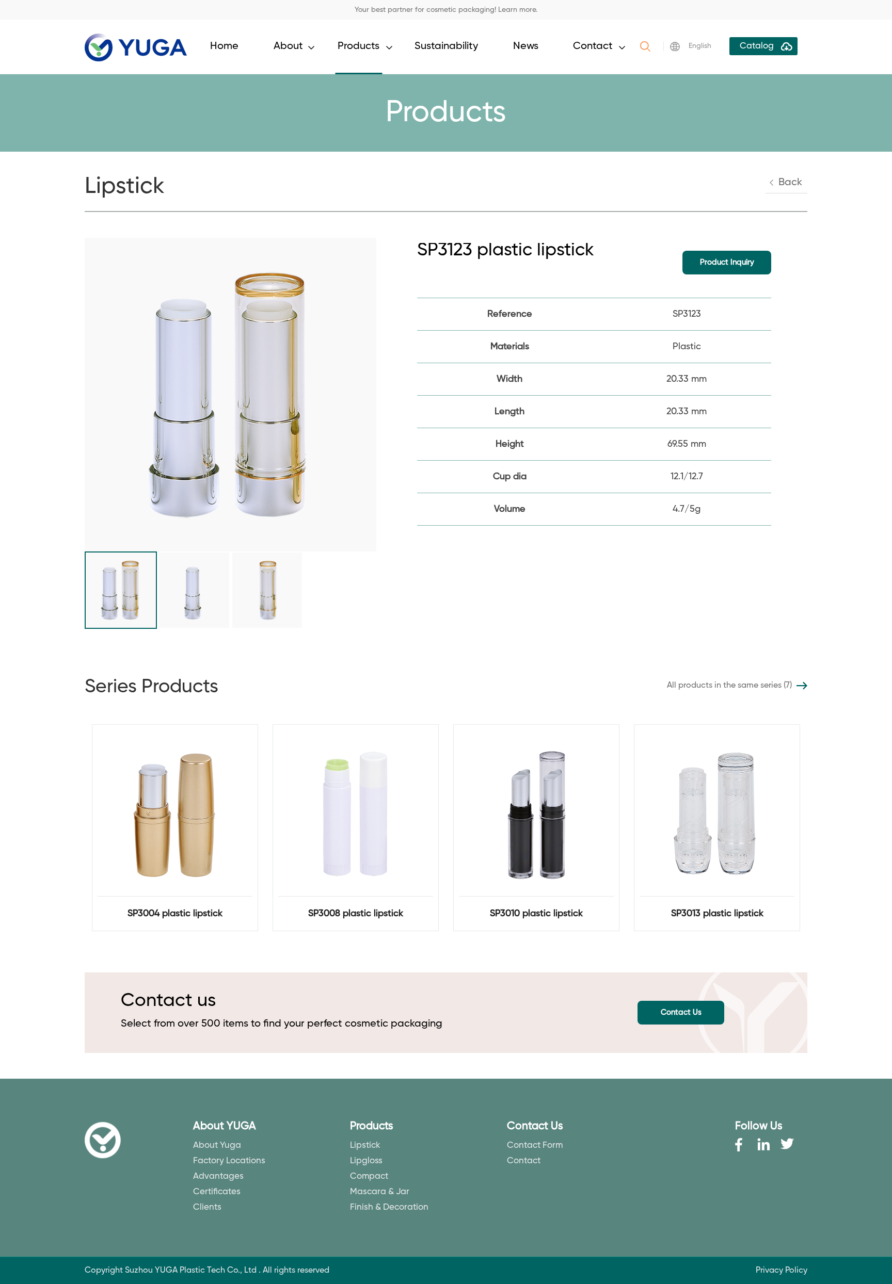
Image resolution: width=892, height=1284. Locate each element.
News (525, 46)
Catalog (757, 46)
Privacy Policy (781, 1270)
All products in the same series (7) (729, 685)
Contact (593, 46)
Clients (207, 1207)
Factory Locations (229, 1161)
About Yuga (217, 1145)
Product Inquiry (727, 262)
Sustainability (446, 46)
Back (790, 182)
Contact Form (535, 1145)
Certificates (217, 1192)
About (288, 46)
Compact (369, 1176)
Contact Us (681, 1012)
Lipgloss (366, 1161)
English (700, 46)
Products (358, 46)
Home (224, 46)
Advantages (218, 1176)
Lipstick (365, 1145)
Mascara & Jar (379, 1192)
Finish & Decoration (389, 1207)
